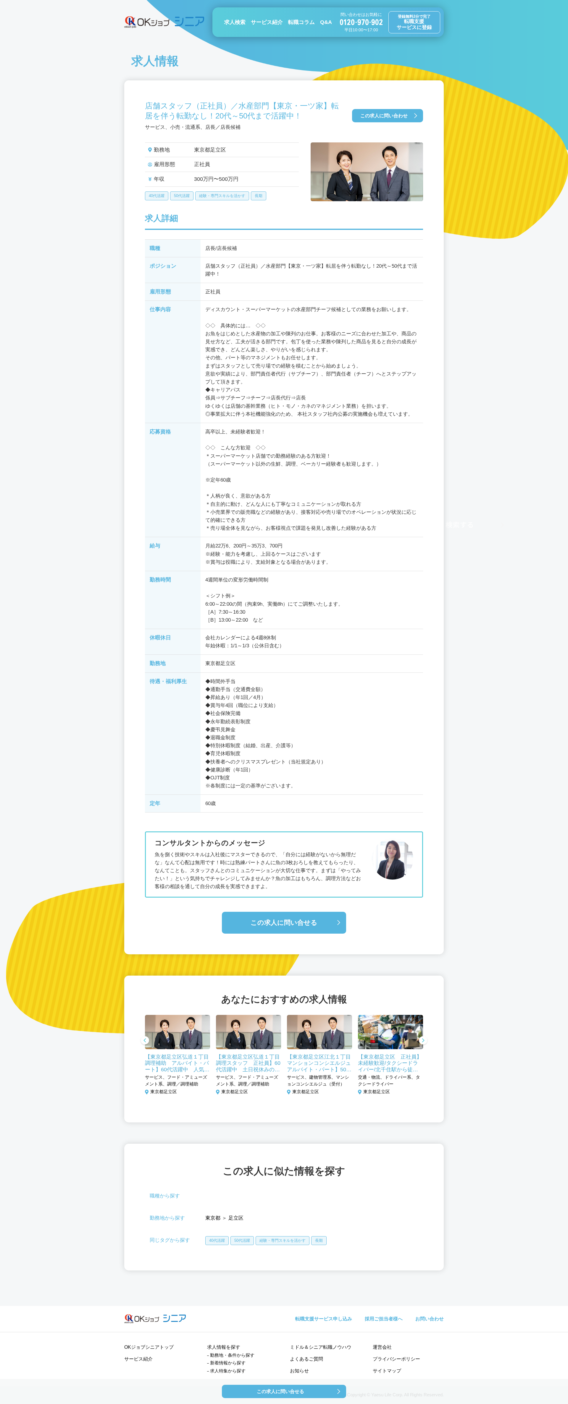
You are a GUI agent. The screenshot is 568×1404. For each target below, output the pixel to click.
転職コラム (301, 22)
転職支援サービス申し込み (323, 1318)
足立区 (235, 1218)
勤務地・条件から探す (232, 1355)
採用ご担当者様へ (384, 1318)
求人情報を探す (223, 1347)
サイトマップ (387, 1370)
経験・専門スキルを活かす (222, 196)
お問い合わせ (429, 1318)
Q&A (326, 22)
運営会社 (382, 1347)
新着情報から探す (228, 1362)
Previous (145, 1041)
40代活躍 (156, 196)
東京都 (212, 1218)
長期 (258, 196)
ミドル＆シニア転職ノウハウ (320, 1347)
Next (423, 1041)
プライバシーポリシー (396, 1358)
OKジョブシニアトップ (149, 1347)
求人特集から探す (228, 1370)
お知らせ (299, 1370)
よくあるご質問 (306, 1358)
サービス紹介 (267, 22)
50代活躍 (182, 196)
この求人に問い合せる (284, 922)
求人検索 (235, 22)
